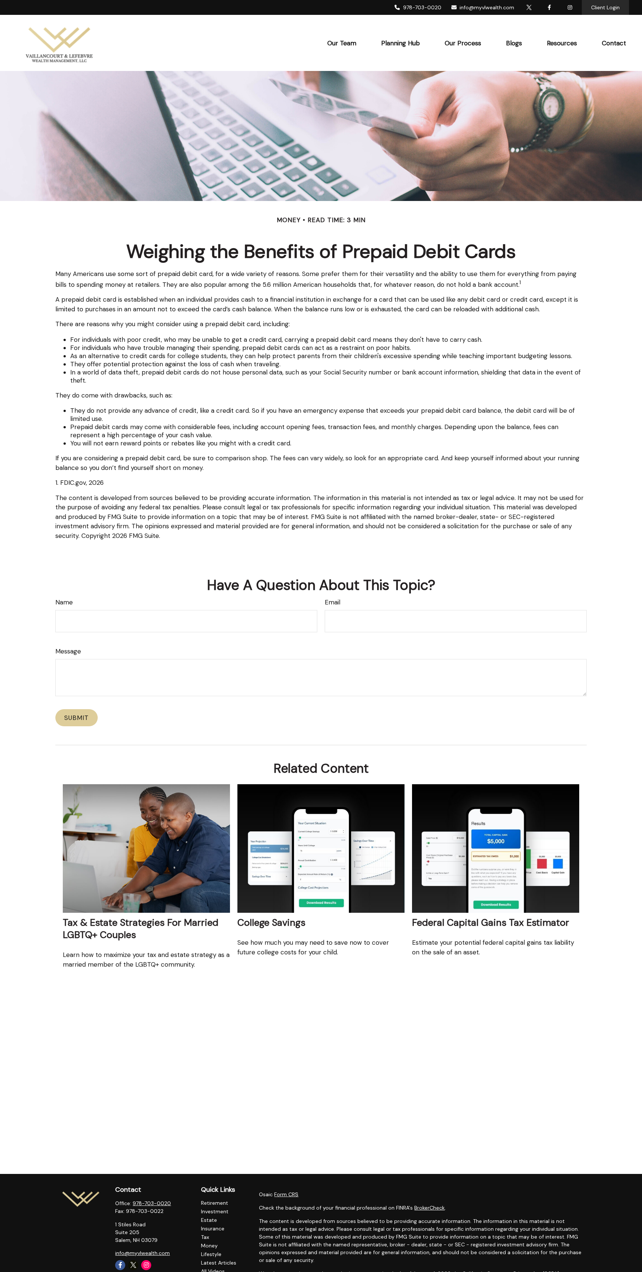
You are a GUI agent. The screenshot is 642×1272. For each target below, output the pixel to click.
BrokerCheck (429, 1207)
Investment (214, 1211)
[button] (341, 43)
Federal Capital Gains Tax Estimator (490, 922)
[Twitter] (529, 7)
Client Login (605, 7)
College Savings (271, 922)
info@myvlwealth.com (487, 7)
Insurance (212, 1228)
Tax (205, 1237)
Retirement (214, 1203)
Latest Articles (218, 1262)
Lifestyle (211, 1254)
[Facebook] (549, 7)
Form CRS (286, 1194)
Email (332, 602)
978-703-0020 (422, 7)
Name (64, 602)
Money (209, 1245)
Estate (209, 1220)
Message (68, 651)
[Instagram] (146, 1265)
